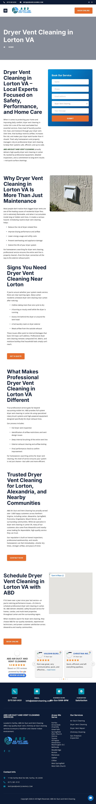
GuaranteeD (81, 698)
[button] (5, 11)
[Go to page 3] (65, 679)
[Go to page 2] (63, 679)
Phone (14, 698)
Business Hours (59, 698)
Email (36, 698)
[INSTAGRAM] (91, 2)
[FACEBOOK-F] (89, 2)
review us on (16, 675)
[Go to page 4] (67, 679)
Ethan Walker (63, 653)
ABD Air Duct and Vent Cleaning (19, 149)
